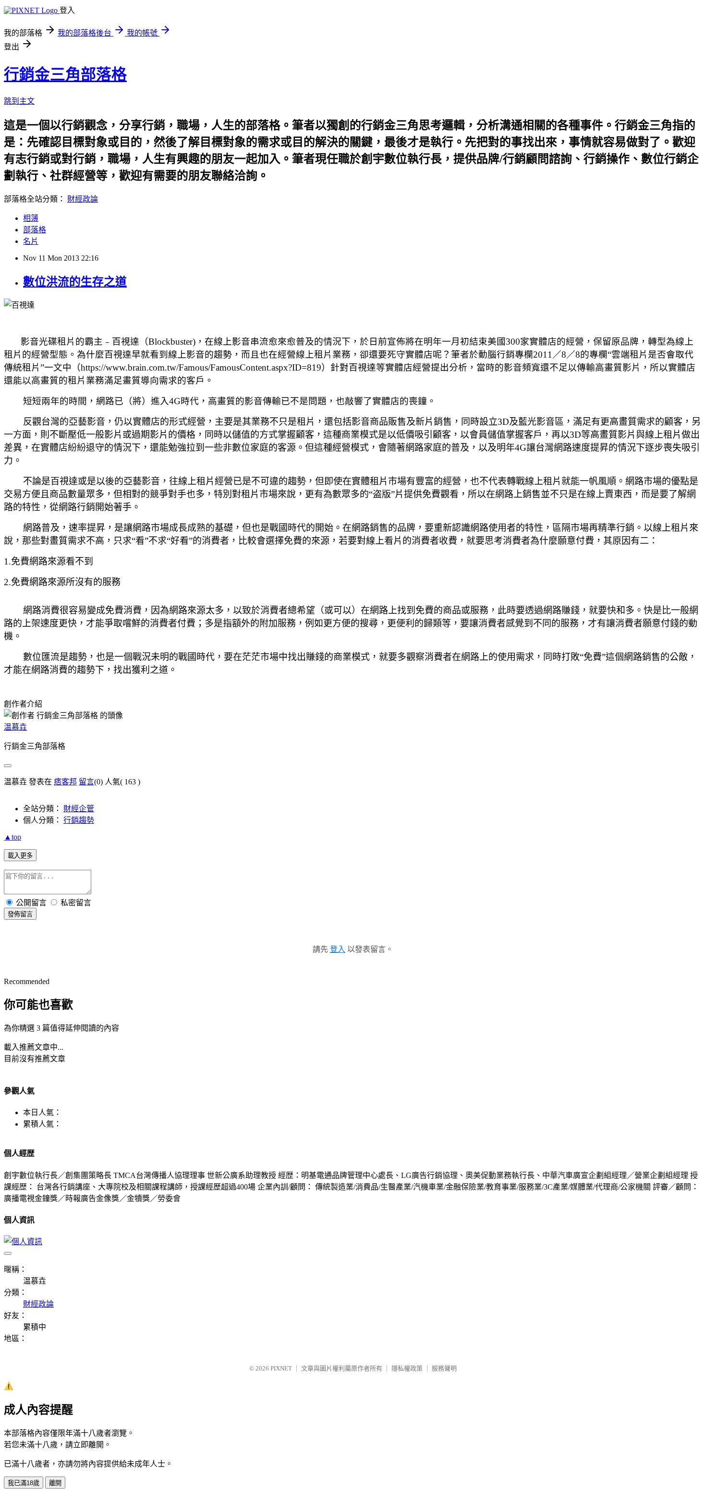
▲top (12, 837)
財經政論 (82, 199)
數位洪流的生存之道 (75, 282)
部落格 (34, 230)
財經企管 (78, 809)
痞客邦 (65, 782)
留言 (86, 782)
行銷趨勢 (78, 820)
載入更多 (20, 855)
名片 (30, 241)
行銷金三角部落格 (65, 74)
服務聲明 (444, 1368)
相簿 (30, 218)
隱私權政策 (407, 1368)
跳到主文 (19, 101)
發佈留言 (20, 914)
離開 (55, 1483)
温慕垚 (15, 727)
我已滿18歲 (23, 1483)
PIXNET (281, 1368)
